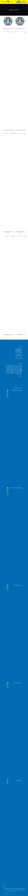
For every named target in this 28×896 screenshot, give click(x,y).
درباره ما (20, 376)
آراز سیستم (8, 890)
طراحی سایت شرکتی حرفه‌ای (17, 890)
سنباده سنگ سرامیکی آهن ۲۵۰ (8, 130)
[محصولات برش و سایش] (21, 2)
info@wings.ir (18, 358)
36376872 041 (18, 351)
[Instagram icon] (6, 894)
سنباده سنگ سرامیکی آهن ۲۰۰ (20, 130)
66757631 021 (18, 356)
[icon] (4, 894)
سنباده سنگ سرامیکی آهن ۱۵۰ (20, 28)
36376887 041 (18, 350)
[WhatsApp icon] (7, 894)
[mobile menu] (2, 2)
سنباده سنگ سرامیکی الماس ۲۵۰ (8, 335)
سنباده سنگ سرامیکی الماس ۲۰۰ (20, 335)
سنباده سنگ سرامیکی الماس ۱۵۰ (20, 232)
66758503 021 (18, 354)
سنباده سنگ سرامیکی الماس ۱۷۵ (8, 232)
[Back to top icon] (4, 886)
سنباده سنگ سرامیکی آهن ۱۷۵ (8, 28)
